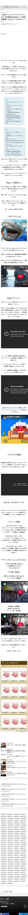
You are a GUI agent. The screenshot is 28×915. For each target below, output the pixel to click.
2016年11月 (4, 876)
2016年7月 (3, 879)
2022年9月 (17, 838)
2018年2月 (10, 868)
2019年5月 (16, 859)
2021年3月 (3, 848)
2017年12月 (23, 868)
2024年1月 (16, 829)
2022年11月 (4, 838)
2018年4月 (23, 866)
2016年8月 (24, 876)
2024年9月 (17, 825)
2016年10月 (11, 876)
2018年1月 (16, 868)
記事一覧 (24, 740)
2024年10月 (11, 825)
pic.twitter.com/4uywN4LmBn (13, 117)
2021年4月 (23, 846)
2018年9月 (17, 864)
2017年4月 (23, 872)
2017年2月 (10, 874)
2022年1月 (16, 842)
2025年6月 (10, 820)
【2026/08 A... (5, 681)
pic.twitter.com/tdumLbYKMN (13, 151)
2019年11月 (4, 857)
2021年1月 (16, 848)
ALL (4, 666)
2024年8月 (24, 825)
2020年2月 (10, 855)
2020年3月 (3, 855)
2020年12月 (23, 848)
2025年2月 (10, 822)
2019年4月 (23, 859)
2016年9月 (17, 876)
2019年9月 (17, 857)
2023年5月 (16, 833)
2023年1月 (16, 835)
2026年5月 (16, 814)
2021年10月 (11, 844)
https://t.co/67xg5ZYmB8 (13, 116)
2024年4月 (23, 827)
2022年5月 (16, 840)
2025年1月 (16, 822)
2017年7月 (3, 872)
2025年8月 (24, 818)
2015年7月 (10, 883)
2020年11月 (4, 851)
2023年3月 (3, 835)
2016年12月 (23, 874)
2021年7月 (3, 846)
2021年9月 (17, 844)
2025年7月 (3, 820)
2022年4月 (23, 840)
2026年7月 (3, 814)
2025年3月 (3, 822)
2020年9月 (17, 851)
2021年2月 (10, 848)
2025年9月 (17, 818)
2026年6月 (10, 814)
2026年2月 (10, 816)
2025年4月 (23, 820)
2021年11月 (4, 844)
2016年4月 (23, 879)
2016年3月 (3, 881)
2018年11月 (4, 864)
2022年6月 (10, 840)
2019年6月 (10, 859)
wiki (13, 248)
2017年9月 (17, 870)
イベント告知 (4, 891)
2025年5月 (16, 820)
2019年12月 (23, 855)
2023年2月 (10, 835)
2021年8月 (24, 844)
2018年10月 (11, 864)
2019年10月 (11, 857)
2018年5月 (16, 866)
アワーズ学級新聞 (5, 6)
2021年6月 (10, 846)
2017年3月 (3, 874)
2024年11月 (4, 825)
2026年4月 (23, 814)
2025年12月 (23, 816)
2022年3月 (3, 842)
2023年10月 (11, 831)
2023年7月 (3, 833)
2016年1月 (16, 881)
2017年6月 (10, 872)
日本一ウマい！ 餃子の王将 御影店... (17, 744)
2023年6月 (10, 833)
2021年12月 (23, 842)
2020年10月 (11, 851)
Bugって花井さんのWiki (16, 209)
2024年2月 (10, 829)
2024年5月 (16, 827)
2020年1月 (16, 855)
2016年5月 (16, 879)
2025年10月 (11, 818)
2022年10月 (11, 838)
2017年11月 (4, 870)
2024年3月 (3, 829)
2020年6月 (10, 853)
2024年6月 (10, 827)
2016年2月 (10, 881)
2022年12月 (23, 835)
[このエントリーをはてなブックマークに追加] (23, 914)
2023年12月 (23, 829)
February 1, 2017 (17, 154)
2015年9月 (23, 881)
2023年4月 (23, 833)
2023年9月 (17, 831)
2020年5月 (16, 853)
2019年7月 (3, 859)
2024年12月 (23, 822)
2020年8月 (24, 851)
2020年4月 (23, 853)
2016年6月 (10, 879)
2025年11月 (4, 818)
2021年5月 (16, 846)
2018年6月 (10, 866)
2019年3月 (3, 861)
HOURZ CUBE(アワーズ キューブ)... (17, 767)
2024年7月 (3, 827)
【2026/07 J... (14, 681)
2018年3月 (3, 868)
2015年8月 (3, 883)
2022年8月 (24, 838)
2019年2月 (10, 861)
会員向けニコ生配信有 (19, 532)
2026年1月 (16, 816)
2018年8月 (24, 864)
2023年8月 (24, 831)
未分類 (11, 6)
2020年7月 (3, 853)
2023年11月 (4, 831)
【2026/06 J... (22, 681)
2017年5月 (16, 872)
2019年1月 (16, 861)
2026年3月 (3, 816)
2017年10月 (11, 870)
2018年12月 (23, 861)
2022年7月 (3, 840)
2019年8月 (24, 857)
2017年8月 (24, 870)
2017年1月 (16, 874)
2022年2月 (10, 842)
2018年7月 (3, 866)
